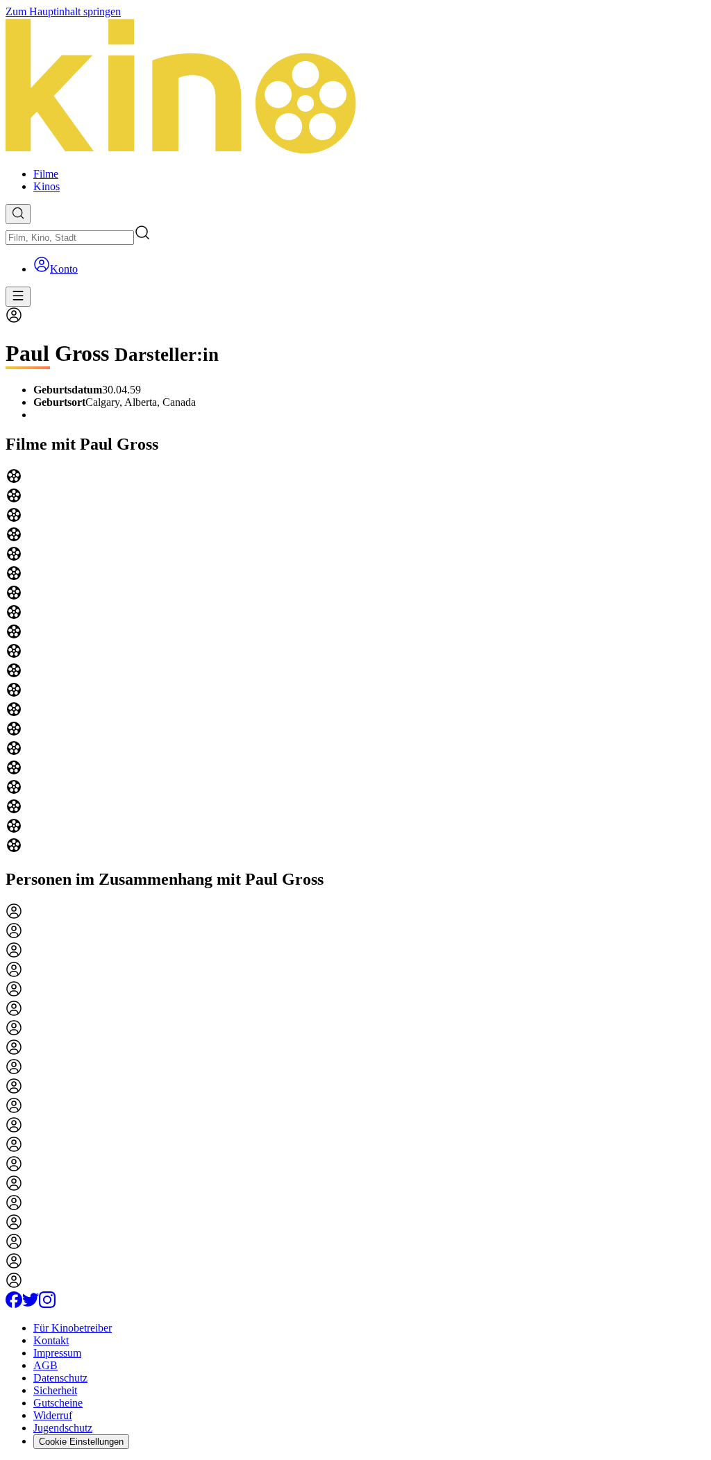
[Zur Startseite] (355, 87)
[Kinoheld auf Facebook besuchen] (14, 1304)
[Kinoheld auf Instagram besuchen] (47, 1304)
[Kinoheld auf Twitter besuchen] (30, 1304)
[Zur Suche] (18, 214)
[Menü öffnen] (18, 297)
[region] (355, 662)
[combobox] (70, 237)
